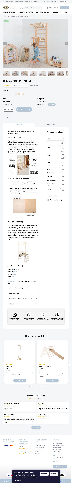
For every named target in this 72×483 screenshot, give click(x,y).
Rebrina (10, 225)
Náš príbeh (37, 453)
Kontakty (36, 1)
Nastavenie (18, 480)
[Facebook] (54, 461)
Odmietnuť (44, 473)
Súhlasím (53, 473)
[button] (30, 386)
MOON (15, 271)
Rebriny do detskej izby (56, 200)
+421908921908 (59, 457)
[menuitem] (10, 12)
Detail (52, 380)
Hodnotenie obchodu (36, 396)
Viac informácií (32, 477)
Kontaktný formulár (60, 466)
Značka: (34, 85)
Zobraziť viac (36, 427)
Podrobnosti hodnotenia (23, 85)
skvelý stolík (28, 153)
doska (14, 281)
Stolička (10, 281)
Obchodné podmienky (8, 1)
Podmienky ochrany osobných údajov (23, 1)
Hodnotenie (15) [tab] (51, 124)
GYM (12, 276)
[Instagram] (57, 461)
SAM (13, 273)
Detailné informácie (7, 113)
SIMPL (15, 274)
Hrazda (17, 269)
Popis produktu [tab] (19, 124)
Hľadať (40, 7)
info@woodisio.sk (60, 454)
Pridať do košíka (21, 109)
